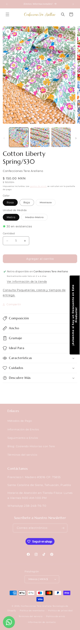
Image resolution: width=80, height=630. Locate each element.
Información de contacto (42, 622)
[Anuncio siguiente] (73, 4)
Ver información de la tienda (27, 281)
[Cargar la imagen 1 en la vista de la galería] (18, 137)
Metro (11, 217)
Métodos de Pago (19, 420)
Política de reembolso (32, 610)
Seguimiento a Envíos (22, 438)
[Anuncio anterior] (7, 4)
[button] (7, 14)
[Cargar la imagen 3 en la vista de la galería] (61, 137)
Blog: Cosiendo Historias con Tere (31, 446)
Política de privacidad (60, 610)
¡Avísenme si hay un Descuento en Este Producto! (74, 315)
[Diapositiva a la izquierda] (4, 138)
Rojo (26, 202)
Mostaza (48, 203)
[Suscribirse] (63, 528)
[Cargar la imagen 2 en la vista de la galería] (40, 137)
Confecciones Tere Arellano (36, 606)
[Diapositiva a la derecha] (76, 138)
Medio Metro (36, 218)
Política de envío (55, 616)
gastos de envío (38, 186)
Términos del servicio (22, 454)
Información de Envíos (23, 429)
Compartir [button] (14, 304)
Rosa (10, 202)
